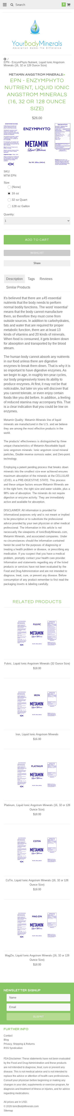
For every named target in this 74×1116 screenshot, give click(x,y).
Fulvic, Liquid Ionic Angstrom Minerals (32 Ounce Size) (37, 663)
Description (14, 279)
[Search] (11, 4)
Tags (31, 279)
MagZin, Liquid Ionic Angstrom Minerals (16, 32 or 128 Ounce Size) (37, 957)
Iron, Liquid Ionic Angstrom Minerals (37, 734)
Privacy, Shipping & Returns (19, 1043)
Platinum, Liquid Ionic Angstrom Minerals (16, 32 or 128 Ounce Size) (37, 807)
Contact (8, 1035)
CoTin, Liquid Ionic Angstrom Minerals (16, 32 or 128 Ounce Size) (37, 882)
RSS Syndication (13, 1048)
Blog (6, 1039)
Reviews (46, 279)
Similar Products (18, 287)
